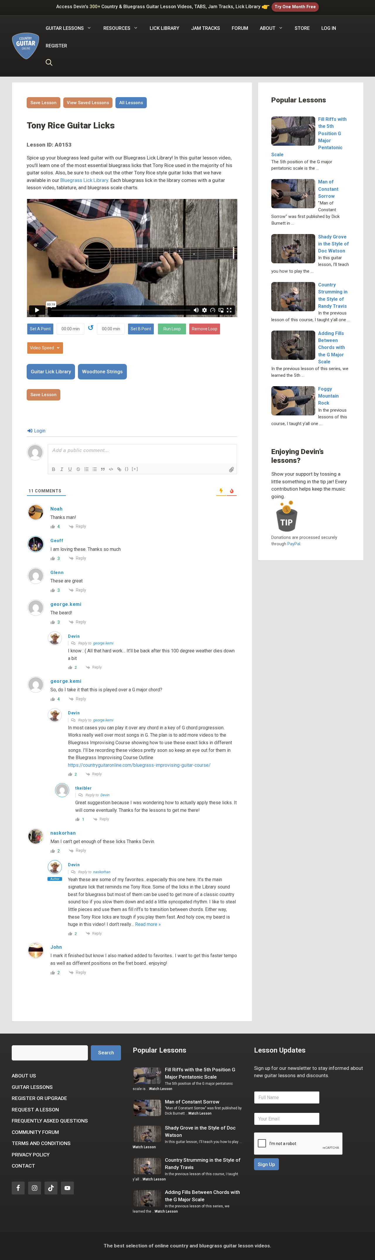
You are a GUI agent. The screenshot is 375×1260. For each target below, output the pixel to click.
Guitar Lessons (32, 1087)
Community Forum (35, 1132)
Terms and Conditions (41, 1143)
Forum (240, 28)
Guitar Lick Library (51, 371)
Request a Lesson (35, 1110)
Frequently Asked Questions (50, 1121)
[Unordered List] (95, 469)
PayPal (293, 543)
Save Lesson (43, 102)
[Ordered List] (86, 469)
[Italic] (62, 469)
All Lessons (131, 102)
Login (39, 431)
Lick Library (164, 28)
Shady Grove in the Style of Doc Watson (333, 244)
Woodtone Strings (102, 371)
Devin (105, 795)
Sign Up (266, 1164)
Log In (328, 28)
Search (106, 1053)
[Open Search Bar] (49, 63)
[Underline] (70, 469)
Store (302, 28)
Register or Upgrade (39, 1098)
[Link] (119, 469)
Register (56, 46)
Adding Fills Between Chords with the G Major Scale (331, 348)
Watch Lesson (160, 1089)
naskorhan (101, 872)
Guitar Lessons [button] (65, 28)
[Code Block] (111, 469)
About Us (24, 1076)
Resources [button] (116, 28)
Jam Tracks (205, 28)
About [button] (267, 28)
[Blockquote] (103, 469)
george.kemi (103, 643)
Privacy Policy (31, 1155)
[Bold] (54, 469)
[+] (135, 469)
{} (127, 469)
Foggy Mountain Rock (328, 396)
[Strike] (78, 469)
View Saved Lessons (88, 102)
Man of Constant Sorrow (328, 189)
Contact (23, 1166)
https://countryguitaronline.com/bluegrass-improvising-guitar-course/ (139, 765)
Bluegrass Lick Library (84, 180)
